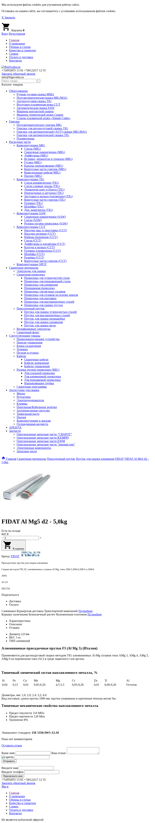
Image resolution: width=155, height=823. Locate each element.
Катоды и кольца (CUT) (39, 247)
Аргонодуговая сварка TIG (34, 101)
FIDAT (15, 556)
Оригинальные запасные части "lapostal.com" (46, 444)
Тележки (22, 349)
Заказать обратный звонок (18, 73)
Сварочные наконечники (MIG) (44, 152)
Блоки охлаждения (29, 345)
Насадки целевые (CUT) (40, 233)
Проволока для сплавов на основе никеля (51, 294)
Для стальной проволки (39, 373)
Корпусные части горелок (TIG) (44, 199)
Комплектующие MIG (31, 145)
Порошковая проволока (39, 288)
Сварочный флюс (28, 332)
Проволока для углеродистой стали (47, 277)
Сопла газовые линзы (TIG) (42, 186)
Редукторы (24, 396)
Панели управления (29, 342)
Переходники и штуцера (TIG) (44, 193)
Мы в (5, 786)
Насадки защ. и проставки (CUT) (45, 230)
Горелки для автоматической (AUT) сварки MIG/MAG (52, 131)
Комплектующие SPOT (32, 264)
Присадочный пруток (31, 308)
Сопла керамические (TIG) (41, 182)
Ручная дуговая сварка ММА (35, 94)
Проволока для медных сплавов (44, 291)
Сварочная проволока (31, 274)
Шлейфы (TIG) (33, 206)
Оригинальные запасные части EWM (41, 441)
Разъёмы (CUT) (34, 257)
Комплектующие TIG (30, 179)
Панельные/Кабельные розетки (37, 407)
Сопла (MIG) (32, 148)
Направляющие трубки (39, 383)
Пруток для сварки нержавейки (44, 318)
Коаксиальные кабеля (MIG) (42, 172)
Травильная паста (28, 413)
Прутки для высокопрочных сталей (47, 315)
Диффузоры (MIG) (36, 155)
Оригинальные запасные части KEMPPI (43, 437)
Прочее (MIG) (33, 176)
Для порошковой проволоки (42, 379)
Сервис (14, 53)
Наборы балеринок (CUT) (41, 237)
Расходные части (20, 142)
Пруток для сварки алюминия (43, 322)
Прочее (21, 417)
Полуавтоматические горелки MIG (39, 125)
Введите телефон (13, 772)
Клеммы (22, 403)
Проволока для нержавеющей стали (47, 281)
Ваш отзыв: (58, 753)
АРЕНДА (15, 427)
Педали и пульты (28, 352)
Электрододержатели (30, 400)
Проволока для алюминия (41, 284)
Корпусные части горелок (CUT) (45, 260)
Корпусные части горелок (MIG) (45, 169)
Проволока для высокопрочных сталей (49, 301)
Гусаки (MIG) (33, 162)
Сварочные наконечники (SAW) (45, 216)
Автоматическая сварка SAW (35, 108)
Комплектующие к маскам (34, 420)
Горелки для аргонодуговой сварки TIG (42, 128)
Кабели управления (37, 366)
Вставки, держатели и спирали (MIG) (48, 159)
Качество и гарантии (22, 50)
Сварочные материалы (23, 267)
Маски (21, 393)
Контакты (15, 60)
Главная (14, 40)
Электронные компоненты (34, 447)
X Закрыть (8, 17)
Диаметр (15, 634)
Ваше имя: (9, 753)
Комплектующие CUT (31, 227)
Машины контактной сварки (35, 111)
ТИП (12, 640)
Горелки (14, 121)
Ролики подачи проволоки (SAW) (46, 223)
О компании (17, 43)
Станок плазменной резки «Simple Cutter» (44, 118)
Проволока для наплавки (40, 298)
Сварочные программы (32, 386)
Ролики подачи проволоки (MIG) (38, 369)
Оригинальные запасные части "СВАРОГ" (44, 434)
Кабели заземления (36, 362)
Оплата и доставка (21, 57)
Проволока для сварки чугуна (43, 305)
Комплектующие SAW (31, 213)
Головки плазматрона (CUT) (42, 250)
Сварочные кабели (36, 359)
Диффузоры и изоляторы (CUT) (44, 244)
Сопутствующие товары (24, 335)
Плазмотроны (25, 138)
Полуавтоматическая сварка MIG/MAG (42, 97)
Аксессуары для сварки (24, 390)
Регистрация (17, 33)
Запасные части (27, 451)
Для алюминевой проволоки (42, 376)
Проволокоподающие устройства (38, 339)
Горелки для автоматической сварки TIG (43, 135)
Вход (5, 33)
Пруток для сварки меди (40, 325)
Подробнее (85, 611)
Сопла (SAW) (33, 220)
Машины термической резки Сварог (40, 114)
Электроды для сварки (31, 271)
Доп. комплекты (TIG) (38, 210)
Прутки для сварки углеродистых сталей (50, 311)
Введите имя (10, 768)
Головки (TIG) (33, 203)
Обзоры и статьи (20, 47)
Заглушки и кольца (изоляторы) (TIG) (48, 196)
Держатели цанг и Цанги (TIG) (44, 189)
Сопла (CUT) (32, 240)
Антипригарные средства (33, 410)
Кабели (21, 356)
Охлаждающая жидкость (32, 424)
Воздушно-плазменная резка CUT (38, 104)
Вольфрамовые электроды (33, 328)
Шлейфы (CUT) (34, 254)
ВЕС (12, 637)
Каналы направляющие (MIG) (43, 165)
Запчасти (15, 430)
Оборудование (18, 91)
